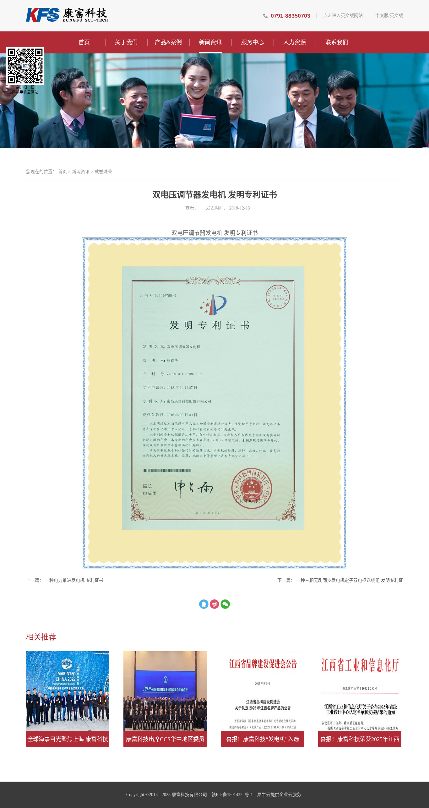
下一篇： (340, 580)
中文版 (381, 16)
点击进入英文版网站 (343, 16)
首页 (84, 42)
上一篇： (64, 580)
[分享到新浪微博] (214, 604)
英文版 (396, 16)
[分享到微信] (225, 604)
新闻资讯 (81, 171)
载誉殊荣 (103, 171)
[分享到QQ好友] (204, 604)
